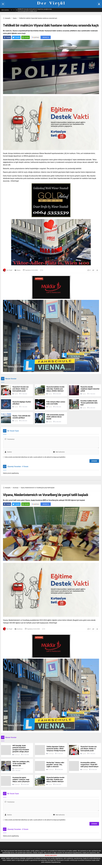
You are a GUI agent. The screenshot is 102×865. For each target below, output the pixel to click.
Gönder (27, 37)
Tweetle (17, 37)
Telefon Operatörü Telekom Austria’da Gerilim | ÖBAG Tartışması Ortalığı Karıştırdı (34, 10)
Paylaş (8, 37)
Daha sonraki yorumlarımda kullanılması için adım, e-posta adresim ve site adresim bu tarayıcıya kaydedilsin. (35, 457)
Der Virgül (9, 270)
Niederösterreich (18, 768)
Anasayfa (7, 18)
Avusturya (15, 487)
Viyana (15, 18)
